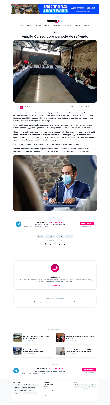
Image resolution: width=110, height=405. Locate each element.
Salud (30, 390)
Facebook (77, 384)
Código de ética (47, 395)
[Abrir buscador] (97, 21)
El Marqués (27, 384)
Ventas (44, 388)
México (35, 384)
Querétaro (23, 390)
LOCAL (21, 25)
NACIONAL (30, 25)
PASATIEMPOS (67, 25)
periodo (60, 237)
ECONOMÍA (47, 25)
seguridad (17, 393)
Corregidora (50, 237)
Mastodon (94, 387)
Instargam (93, 384)
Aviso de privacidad (48, 391)
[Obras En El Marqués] (55, 13)
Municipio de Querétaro (28, 387)
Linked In (76, 387)
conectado (52, 302)
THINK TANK (86, 25)
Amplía (40, 237)
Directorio (45, 386)
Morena (17, 387)
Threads (85, 389)
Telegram (87, 384)
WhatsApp (83, 387)
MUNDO (38, 25)
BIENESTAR (56, 25)
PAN (16, 390)
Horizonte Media (69, 398)
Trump (34, 393)
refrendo (69, 237)
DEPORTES (77, 25)
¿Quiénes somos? (48, 384)
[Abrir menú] (12, 21)
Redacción (27, 106)
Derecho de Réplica (48, 393)
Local (55, 32)
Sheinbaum (26, 393)
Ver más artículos (55, 285)
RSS (89, 387)
